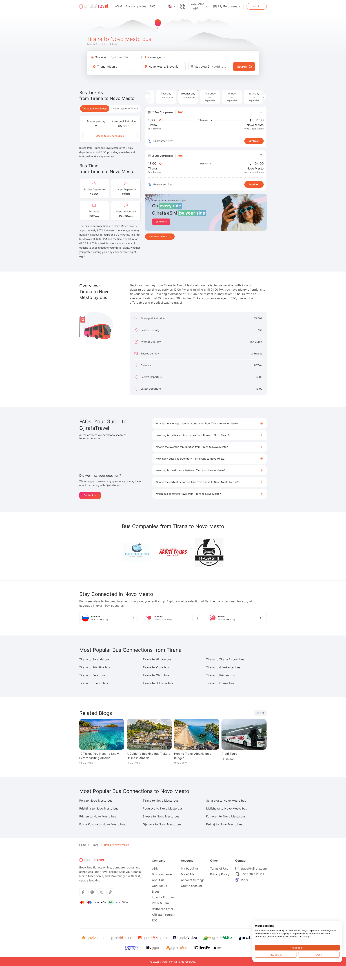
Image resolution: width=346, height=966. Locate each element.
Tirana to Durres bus (220, 683)
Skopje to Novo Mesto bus (161, 816)
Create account (191, 886)
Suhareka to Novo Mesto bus (226, 800)
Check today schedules (110, 135)
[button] (209, 423)
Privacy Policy (219, 874)
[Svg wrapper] (92, 937)
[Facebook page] (83, 892)
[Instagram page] (92, 892)
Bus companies (136, 6)
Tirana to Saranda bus (94, 659)
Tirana (95, 844)
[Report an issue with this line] (261, 112)
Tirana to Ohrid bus (156, 675)
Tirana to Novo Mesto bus (160, 800)
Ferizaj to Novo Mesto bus (224, 824)
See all (260, 712)
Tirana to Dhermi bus (93, 683)
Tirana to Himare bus (157, 659)
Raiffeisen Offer (162, 909)
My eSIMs (187, 874)
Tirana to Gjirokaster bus (223, 667)
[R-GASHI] (209, 552)
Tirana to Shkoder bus (158, 683)
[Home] (93, 6)
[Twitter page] (101, 892)
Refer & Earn (160, 903)
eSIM (118, 6)
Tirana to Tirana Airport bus (225, 659)
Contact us (90, 495)
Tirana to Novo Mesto (94, 108)
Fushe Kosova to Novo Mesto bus (102, 824)
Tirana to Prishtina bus (94, 667)
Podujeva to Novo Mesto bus (163, 808)
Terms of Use (219, 868)
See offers (161, 221)
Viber (244, 880)
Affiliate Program (163, 914)
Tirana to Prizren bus (220, 675)
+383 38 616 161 (252, 874)
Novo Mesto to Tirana (125, 108)
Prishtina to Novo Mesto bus (98, 808)
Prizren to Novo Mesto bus (97, 816)
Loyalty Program (163, 897)
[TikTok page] (110, 892)
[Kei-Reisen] (137, 552)
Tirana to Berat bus (92, 675)
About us (158, 880)
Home (82, 844)
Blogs (155, 891)
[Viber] (237, 880)
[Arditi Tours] (173, 552)
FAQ (152, 6)
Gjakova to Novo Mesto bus (162, 824)
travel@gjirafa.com (254, 868)
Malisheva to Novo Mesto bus (226, 808)
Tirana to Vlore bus (156, 667)
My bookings (190, 868)
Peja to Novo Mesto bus (95, 800)
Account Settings (192, 880)
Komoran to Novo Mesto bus (225, 816)
